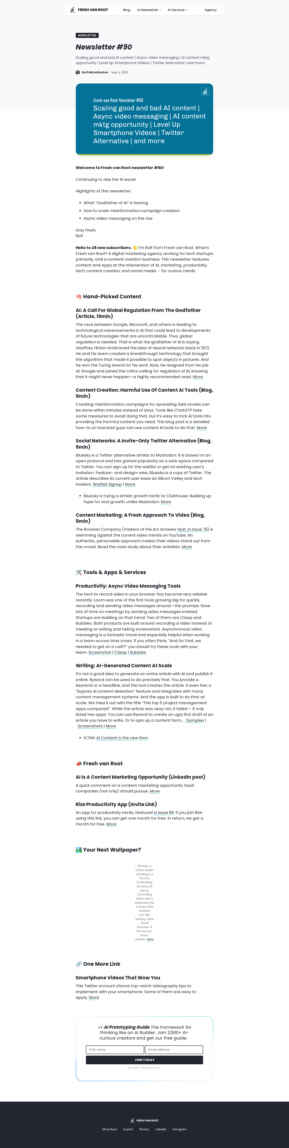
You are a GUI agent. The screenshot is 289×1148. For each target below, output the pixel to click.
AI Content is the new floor (122, 738)
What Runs (109, 1129)
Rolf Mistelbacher (95, 72)
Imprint (128, 1129)
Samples (195, 720)
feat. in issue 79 (192, 529)
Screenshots (90, 726)
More (198, 377)
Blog (126, 10)
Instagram (180, 1129)
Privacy (144, 1129)
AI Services (176, 10)
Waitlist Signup (107, 484)
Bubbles (138, 652)
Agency (211, 10)
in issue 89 (164, 812)
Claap (120, 652)
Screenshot (99, 652)
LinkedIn (161, 1129)
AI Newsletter (147, 10)
